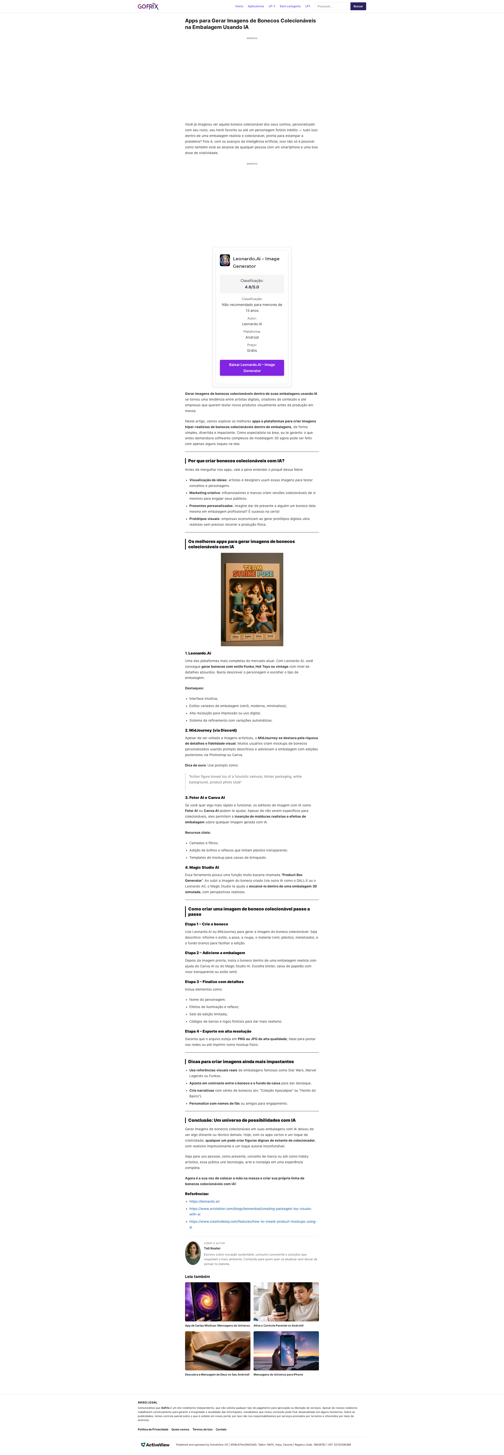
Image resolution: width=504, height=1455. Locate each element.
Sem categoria (290, 6)
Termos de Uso (203, 1429)
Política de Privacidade (153, 1429)
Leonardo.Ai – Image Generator (256, 262)
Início (239, 6)
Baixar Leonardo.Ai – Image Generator (252, 368)
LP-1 (272, 6)
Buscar (358, 6)
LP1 (307, 6)
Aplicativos (256, 6)
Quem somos (180, 1429)
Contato (221, 1429)
